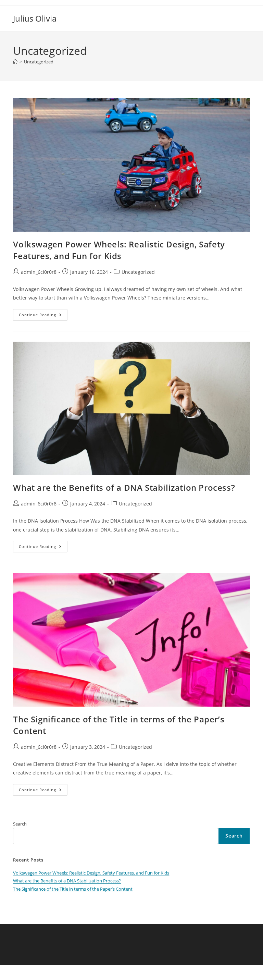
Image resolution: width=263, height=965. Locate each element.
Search (20, 824)
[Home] (15, 62)
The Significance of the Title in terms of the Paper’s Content (73, 889)
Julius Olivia (35, 18)
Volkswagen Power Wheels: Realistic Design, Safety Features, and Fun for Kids (119, 250)
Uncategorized (38, 62)
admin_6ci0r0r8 (39, 272)
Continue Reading (43, 316)
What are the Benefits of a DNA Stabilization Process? (124, 487)
